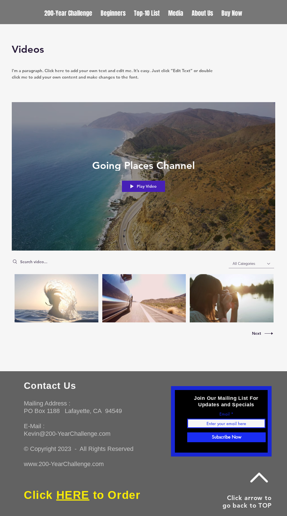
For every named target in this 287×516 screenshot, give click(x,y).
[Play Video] (56, 298)
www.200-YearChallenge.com (64, 463)
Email (224, 414)
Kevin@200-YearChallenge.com (67, 433)
